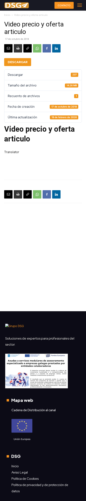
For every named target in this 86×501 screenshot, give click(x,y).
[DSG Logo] (16, 5)
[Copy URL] (27, 48)
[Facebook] (47, 48)
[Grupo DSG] (43, 327)
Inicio (7, 15)
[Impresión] (18, 48)
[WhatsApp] (37, 48)
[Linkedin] (56, 48)
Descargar (18, 62)
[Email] (8, 48)
